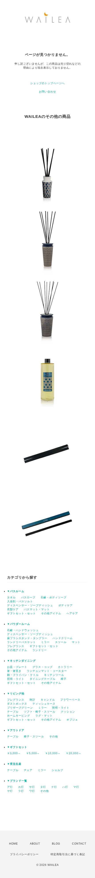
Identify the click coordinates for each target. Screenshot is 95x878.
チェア (28, 770)
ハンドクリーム (63, 638)
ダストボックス (17, 703)
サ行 (32, 787)
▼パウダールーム (18, 624)
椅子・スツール (34, 736)
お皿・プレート (17, 667)
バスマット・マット (37, 609)
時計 (32, 699)
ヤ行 (10, 791)
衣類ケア (13, 609)
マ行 (76, 787)
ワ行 (32, 791)
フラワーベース (70, 699)
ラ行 (21, 791)
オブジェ (72, 719)
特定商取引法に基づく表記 (68, 854)
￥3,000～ (14, 753)
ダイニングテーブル (42, 678)
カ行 (21, 787)
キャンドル (48, 699)
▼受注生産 (14, 764)
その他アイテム (51, 613)
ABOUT (35, 843)
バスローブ (28, 597)
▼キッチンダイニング (21, 660)
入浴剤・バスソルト (20, 601)
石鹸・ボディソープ (53, 597)
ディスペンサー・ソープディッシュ (30, 605)
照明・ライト (15, 678)
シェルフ (57, 770)
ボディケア (65, 605)
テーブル (13, 711)
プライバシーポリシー (24, 854)
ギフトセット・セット (21, 613)
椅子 (63, 678)
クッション (68, 711)
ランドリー (39, 650)
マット (76, 642)
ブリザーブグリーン (20, 707)
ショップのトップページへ (47, 83)
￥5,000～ (33, 753)
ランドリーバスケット (21, 642)
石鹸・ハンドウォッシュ (23, 630)
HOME (13, 843)
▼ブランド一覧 (17, 780)
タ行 (43, 787)
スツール (60, 642)
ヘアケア (72, 613)
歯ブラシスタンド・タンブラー (27, 638)
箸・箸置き (14, 671)
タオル (11, 597)
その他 (53, 736)
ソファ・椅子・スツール (39, 711)
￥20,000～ (73, 753)
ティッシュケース (43, 703)
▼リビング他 (15, 693)
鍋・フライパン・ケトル (23, 674)
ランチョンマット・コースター (47, 671)
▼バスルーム (15, 591)
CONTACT (79, 843)
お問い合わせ (47, 91)
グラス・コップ (42, 667)
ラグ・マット (44, 715)
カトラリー (65, 667)
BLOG (56, 843)
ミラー (45, 642)
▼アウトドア (15, 730)
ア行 (10, 787)
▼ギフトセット (17, 747)
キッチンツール (54, 674)
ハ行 (65, 787)
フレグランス (15, 646)
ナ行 (54, 787)
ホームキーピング (18, 715)
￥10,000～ (53, 753)
